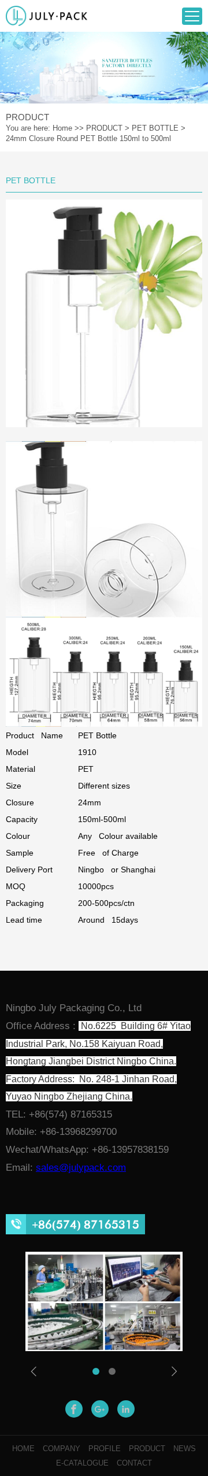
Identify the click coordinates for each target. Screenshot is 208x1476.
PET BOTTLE (155, 128)
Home (62, 128)
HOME (23, 1448)
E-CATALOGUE (82, 1463)
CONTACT (134, 1463)
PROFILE (104, 1448)
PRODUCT (104, 128)
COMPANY (61, 1448)
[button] (95, 1371)
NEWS (184, 1448)
